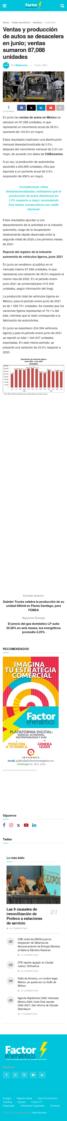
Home (6, 22)
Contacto (55, 1105)
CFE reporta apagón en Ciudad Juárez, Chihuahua (35, 964)
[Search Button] (62, 5)
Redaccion (21, 65)
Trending (7, 1102)
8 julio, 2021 (40, 65)
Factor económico (21, 22)
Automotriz (50, 22)
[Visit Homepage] (33, 5)
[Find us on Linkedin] (34, 825)
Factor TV (36, 1102)
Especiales (9, 1105)
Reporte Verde (24, 1098)
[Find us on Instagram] (11, 825)
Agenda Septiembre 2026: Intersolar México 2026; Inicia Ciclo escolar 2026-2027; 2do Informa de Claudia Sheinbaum (38, 1003)
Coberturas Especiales (32, 1105)
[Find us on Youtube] (26, 825)
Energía (7, 1098)
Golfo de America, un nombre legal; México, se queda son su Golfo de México (38, 981)
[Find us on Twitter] (18, 825)
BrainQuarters (40, 1112)
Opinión (21, 1102)
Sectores (37, 22)
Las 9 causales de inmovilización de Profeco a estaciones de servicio (24, 916)
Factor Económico (47, 1098)
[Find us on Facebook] (4, 825)
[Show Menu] (4, 5)
